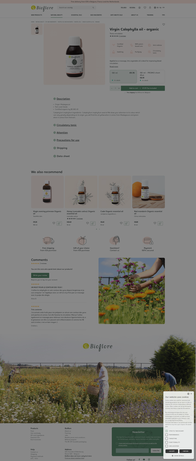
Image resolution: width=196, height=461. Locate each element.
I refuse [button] (185, 451)
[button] (178, 455)
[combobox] (188, 394)
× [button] (191, 394)
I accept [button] (172, 451)
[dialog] (178, 425)
